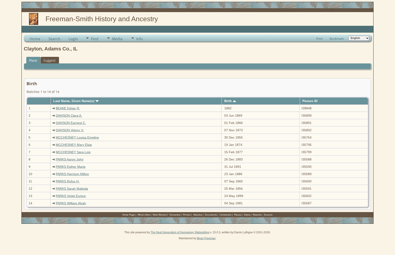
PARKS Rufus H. (68, 181)
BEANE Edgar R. (68, 108)
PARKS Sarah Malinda (72, 188)
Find (94, 38)
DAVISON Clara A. (69, 115)
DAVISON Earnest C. (71, 123)
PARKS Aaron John (69, 159)
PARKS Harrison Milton (72, 174)
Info (139, 38)
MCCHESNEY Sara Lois (73, 152)
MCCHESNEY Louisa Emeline (77, 137)
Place (33, 60)
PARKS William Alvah (71, 203)
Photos (186, 214)
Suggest (49, 60)
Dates (247, 214)
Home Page (128, 214)
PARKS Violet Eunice (71, 196)
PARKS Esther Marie (70, 166)
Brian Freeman (206, 238)
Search (54, 38)
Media (117, 38)
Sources (268, 214)
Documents (211, 214)
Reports (257, 214)
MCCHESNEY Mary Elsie (74, 145)
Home (35, 38)
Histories (197, 214)
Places (237, 214)
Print (319, 39)
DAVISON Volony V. (70, 130)
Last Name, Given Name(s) (74, 101)
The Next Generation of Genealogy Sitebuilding (180, 232)
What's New (144, 214)
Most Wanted (160, 214)
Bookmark (337, 39)
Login (73, 38)
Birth (228, 101)
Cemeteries (225, 214)
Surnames (174, 214)
